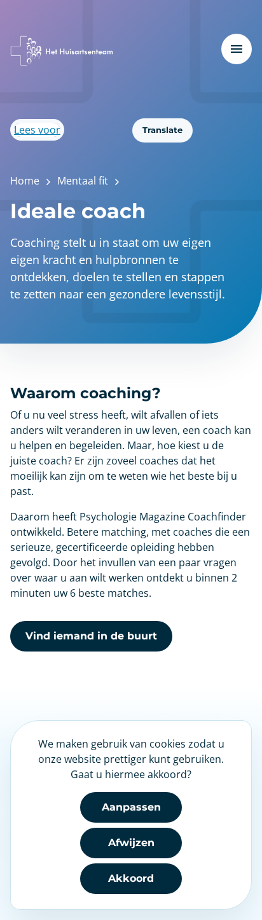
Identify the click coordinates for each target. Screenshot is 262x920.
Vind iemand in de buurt (91, 636)
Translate (162, 130)
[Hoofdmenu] (236, 49)
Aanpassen (131, 807)
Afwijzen (131, 843)
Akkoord (131, 878)
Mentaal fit (82, 181)
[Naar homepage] (61, 51)
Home (24, 181)
